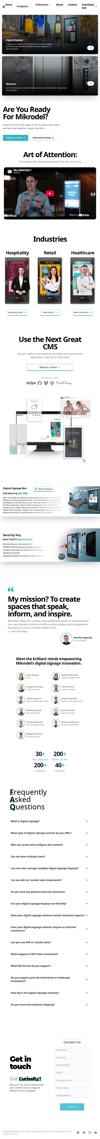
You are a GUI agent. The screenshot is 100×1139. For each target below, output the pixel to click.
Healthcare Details (80, 312)
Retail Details (48, 312)
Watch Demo (45, 488)
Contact (72, 4)
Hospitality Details (15, 312)
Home (8, 4)
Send (70, 1106)
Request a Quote (14, 137)
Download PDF (88, 6)
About (59, 4)
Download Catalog (42, 137)
